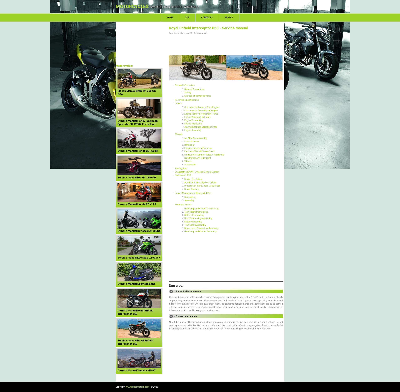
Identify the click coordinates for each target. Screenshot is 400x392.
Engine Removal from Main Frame (201, 114)
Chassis (179, 134)
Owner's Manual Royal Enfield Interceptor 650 (135, 312)
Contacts (207, 17)
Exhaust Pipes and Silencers (198, 148)
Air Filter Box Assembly (195, 138)
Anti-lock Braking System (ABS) (200, 182)
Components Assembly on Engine (201, 110)
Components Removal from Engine (201, 107)
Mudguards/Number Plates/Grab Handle (204, 154)
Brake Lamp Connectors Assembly (201, 228)
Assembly (189, 200)
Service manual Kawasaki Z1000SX (139, 257)
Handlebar (189, 145)
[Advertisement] (226, 44)
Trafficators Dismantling (196, 212)
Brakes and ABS (183, 175)
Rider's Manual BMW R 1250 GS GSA (137, 92)
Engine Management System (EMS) (192, 193)
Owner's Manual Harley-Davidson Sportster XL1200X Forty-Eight (138, 122)
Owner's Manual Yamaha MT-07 (136, 370)
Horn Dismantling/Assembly (198, 218)
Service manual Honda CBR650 (137, 177)
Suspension (190, 164)
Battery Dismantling (194, 215)
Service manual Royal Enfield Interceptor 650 (135, 342)
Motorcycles (157, 7)
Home (170, 17)
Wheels (188, 161)
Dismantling (190, 197)
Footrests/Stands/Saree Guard (199, 151)
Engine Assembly (192, 130)
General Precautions (194, 89)
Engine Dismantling (193, 120)
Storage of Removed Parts (197, 96)
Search (229, 17)
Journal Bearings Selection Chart (200, 127)
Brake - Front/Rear (193, 179)
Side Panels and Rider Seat (197, 158)
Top (187, 17)
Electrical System (183, 204)
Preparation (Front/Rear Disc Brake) (202, 186)
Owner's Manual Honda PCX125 (137, 204)
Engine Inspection (193, 123)
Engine (178, 103)
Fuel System (181, 168)
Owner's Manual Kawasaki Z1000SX (139, 230)
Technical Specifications (187, 100)
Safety (187, 92)
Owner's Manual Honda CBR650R (138, 150)
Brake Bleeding (191, 189)
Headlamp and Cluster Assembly (200, 231)
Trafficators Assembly (195, 225)
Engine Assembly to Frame (197, 117)
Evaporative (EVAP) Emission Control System (197, 172)
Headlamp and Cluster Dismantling (201, 208)
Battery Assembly (193, 221)
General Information (185, 85)
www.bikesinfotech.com (137, 387)
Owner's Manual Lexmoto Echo (136, 283)
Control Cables (191, 141)
